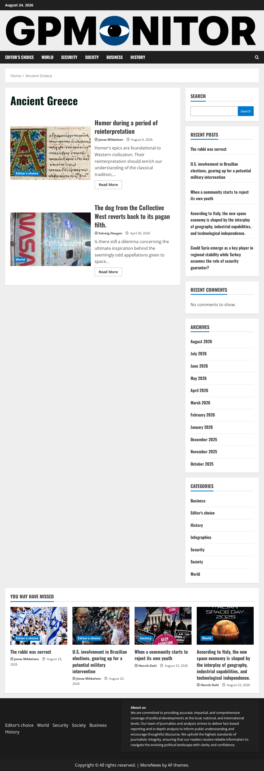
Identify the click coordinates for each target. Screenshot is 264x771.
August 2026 (201, 341)
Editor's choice (27, 173)
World (47, 57)
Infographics (201, 537)
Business (114, 57)
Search (198, 96)
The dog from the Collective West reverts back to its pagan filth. (50, 239)
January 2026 (202, 427)
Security (69, 57)
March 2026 (200, 403)
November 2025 (204, 451)
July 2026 (199, 353)
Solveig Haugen (110, 233)
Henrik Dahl (147, 665)
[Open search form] (257, 57)
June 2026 (199, 366)
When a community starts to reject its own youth (161, 654)
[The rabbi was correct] (38, 626)
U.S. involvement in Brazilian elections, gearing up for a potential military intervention (221, 170)
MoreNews (150, 765)
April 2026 (199, 390)
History (137, 57)
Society (92, 57)
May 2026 (199, 378)
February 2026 (203, 415)
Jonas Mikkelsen (110, 139)
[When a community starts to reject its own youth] (163, 626)
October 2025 (202, 464)
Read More (110, 185)
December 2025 (204, 439)
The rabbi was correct (209, 149)
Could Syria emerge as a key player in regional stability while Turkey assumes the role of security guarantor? (222, 258)
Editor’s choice (19, 57)
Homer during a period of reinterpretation (50, 153)
